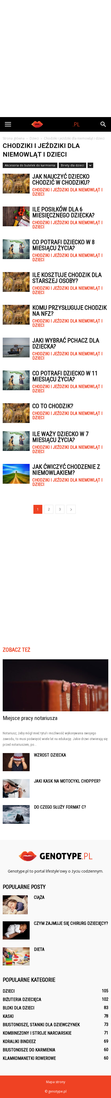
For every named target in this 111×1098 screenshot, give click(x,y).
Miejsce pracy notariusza (30, 718)
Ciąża (39, 897)
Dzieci (9, 991)
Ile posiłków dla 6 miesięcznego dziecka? (63, 212)
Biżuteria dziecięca (22, 999)
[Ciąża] (15, 904)
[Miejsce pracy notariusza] (55, 685)
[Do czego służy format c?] (16, 814)
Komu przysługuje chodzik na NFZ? (69, 310)
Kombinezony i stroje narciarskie (37, 1033)
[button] (103, 124)
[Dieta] (16, 956)
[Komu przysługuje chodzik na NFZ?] (16, 315)
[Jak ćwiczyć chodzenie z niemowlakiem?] (16, 474)
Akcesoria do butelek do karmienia (30, 165)
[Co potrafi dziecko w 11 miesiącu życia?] (16, 380)
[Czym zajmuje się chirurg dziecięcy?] (16, 930)
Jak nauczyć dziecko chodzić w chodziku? (61, 179)
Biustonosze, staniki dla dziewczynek (41, 1024)
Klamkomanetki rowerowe (29, 1058)
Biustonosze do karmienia (29, 1049)
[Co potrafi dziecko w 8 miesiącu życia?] (16, 249)
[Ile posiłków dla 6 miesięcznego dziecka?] (16, 216)
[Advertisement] (55, 58)
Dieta (39, 949)
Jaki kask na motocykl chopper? (67, 781)
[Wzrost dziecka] (16, 762)
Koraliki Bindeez (19, 1041)
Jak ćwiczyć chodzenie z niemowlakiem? (66, 469)
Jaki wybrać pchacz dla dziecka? (65, 343)
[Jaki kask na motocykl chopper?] (16, 788)
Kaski (8, 1016)
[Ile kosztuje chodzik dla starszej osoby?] (16, 282)
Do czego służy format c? (60, 807)
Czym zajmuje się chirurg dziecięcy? (71, 923)
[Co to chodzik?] (16, 413)
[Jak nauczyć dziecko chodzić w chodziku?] (16, 183)
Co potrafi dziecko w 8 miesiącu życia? (63, 245)
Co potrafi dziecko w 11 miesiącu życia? (65, 376)
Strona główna (14, 138)
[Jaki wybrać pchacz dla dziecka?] (16, 347)
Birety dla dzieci (72, 165)
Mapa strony (55, 1082)
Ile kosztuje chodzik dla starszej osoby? (67, 278)
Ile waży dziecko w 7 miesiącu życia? (60, 437)
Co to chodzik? (52, 406)
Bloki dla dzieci (18, 1007)
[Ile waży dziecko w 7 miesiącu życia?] (16, 441)
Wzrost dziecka (50, 755)
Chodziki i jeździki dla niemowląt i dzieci (67, 192)
